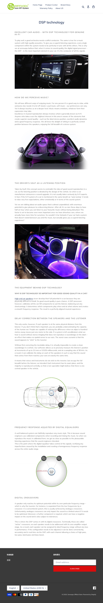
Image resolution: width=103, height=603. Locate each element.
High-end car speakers (24, 298)
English (12, 588)
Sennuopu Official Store (75, 594)
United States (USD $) (33, 588)
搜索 (8, 560)
